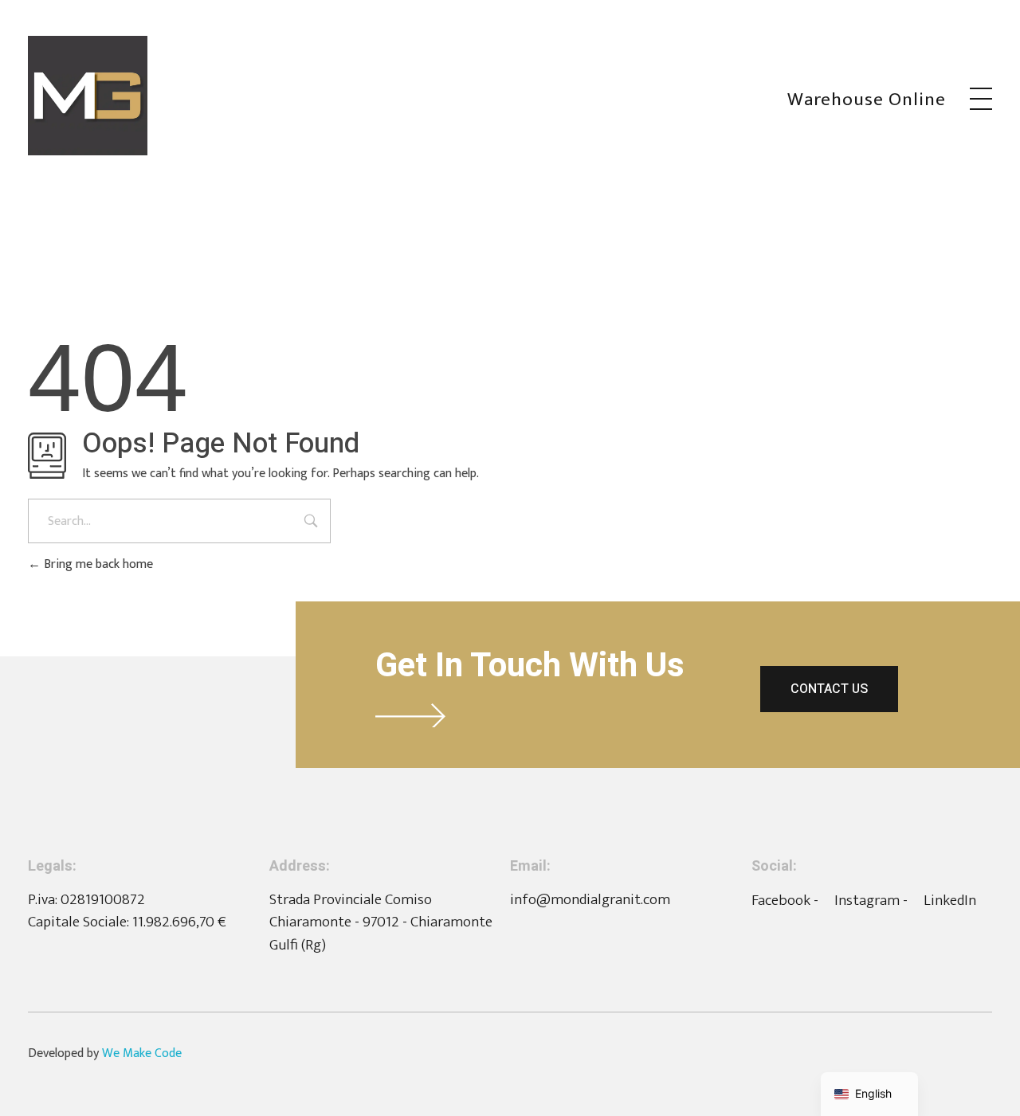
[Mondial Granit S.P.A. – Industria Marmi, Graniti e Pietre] (87, 95)
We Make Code (142, 1053)
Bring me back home (97, 564)
